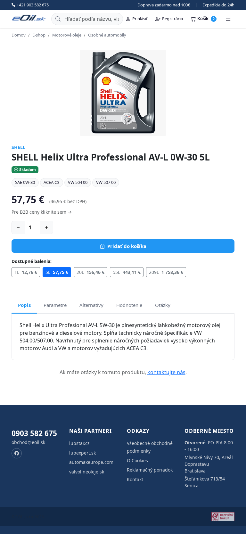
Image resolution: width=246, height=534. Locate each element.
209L (166, 272)
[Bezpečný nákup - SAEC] (222, 516)
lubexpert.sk (82, 453)
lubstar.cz (79, 443)
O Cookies (137, 460)
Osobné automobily (107, 35)
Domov (19, 35)
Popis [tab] (24, 305)
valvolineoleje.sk (86, 472)
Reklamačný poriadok (150, 470)
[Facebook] (17, 453)
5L (56, 272)
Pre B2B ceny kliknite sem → (42, 212)
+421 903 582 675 (33, 5)
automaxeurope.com (91, 462)
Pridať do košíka (126, 246)
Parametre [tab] (55, 305)
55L (127, 272)
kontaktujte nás (166, 372)
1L (25, 272)
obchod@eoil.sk (28, 442)
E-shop (38, 35)
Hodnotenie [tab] (129, 305)
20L (90, 272)
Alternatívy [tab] (91, 305)
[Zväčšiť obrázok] (123, 93)
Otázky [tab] (162, 305)
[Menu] (228, 18)
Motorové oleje (66, 35)
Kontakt (135, 479)
